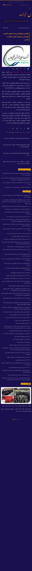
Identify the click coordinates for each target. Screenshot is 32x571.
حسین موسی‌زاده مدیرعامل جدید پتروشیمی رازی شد (18, 375)
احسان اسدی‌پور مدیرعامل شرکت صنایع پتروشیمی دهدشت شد (16, 239)
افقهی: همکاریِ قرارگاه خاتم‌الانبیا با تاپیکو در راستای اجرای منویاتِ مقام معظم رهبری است (16, 145)
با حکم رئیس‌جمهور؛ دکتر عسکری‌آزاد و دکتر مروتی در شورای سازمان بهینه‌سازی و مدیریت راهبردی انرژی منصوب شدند (16, 348)
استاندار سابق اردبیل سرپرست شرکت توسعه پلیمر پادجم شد (17, 317)
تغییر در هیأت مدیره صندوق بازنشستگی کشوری (19, 331)
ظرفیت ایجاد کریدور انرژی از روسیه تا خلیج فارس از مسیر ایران (16, 138)
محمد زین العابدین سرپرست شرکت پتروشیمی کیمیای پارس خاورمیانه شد (17, 353)
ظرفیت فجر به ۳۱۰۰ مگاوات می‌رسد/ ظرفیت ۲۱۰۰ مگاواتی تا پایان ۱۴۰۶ (16, 183)
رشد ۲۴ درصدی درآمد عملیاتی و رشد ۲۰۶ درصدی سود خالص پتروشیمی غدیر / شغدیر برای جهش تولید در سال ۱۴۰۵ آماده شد (17, 327)
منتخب (15, 132)
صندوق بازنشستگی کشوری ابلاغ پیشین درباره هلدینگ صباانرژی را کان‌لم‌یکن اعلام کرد (16, 371)
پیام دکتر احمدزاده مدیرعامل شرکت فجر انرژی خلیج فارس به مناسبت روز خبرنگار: (16, 259)
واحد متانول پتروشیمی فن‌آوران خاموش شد (20, 236)
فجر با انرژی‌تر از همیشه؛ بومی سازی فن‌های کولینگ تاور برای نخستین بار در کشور (17, 255)
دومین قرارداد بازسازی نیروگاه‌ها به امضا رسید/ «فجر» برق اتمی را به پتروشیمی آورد (16, 196)
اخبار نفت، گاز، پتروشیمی (23, 132)
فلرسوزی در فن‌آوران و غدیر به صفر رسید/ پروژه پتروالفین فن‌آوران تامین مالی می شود (16, 162)
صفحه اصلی (21, 1)
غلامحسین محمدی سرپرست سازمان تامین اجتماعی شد (18, 233)
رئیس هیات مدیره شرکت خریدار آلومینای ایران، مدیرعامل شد (16, 278)
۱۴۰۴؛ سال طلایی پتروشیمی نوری (22, 360)
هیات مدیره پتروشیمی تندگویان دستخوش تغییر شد (18, 286)
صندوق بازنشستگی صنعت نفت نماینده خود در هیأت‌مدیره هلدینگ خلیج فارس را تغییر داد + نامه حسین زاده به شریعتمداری (16, 378)
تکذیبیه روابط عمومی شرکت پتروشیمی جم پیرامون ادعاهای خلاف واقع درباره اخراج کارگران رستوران (16, 303)
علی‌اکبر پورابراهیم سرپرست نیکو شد (22, 320)
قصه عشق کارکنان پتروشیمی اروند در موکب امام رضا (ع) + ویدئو (15, 406)
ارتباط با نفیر (16, 1)
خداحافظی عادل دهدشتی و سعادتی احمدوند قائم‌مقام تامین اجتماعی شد (17, 213)
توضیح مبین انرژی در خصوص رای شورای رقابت (19, 272)
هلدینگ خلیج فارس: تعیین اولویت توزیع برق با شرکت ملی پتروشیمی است (17, 269)
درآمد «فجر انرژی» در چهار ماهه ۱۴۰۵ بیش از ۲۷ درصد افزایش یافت (15, 206)
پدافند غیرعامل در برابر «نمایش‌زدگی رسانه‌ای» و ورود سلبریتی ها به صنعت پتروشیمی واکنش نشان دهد (16, 243)
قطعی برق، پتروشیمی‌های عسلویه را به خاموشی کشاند (18, 246)
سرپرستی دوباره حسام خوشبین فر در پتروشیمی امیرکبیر (18, 357)
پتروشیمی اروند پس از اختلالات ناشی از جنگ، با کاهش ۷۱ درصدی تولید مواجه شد (16, 282)
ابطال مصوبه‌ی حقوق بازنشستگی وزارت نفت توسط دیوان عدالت (16, 312)
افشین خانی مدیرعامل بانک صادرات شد (21, 339)
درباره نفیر (10, 1)
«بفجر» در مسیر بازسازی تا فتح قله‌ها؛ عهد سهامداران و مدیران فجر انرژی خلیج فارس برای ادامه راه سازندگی (16, 308)
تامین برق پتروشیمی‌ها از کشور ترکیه (22, 336)
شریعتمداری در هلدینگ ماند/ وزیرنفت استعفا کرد (19, 345)
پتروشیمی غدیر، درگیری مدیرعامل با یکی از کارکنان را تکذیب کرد (16, 333)
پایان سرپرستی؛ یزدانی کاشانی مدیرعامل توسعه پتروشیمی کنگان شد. (16, 250)
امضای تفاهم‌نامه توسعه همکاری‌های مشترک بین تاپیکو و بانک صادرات (16, 154)
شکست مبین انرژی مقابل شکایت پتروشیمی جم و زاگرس (17, 275)
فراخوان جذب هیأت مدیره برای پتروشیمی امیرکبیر (19, 315)
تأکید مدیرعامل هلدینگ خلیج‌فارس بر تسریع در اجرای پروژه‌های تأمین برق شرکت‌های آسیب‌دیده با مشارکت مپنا (16, 289)
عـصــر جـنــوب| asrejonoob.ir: (21, 72)
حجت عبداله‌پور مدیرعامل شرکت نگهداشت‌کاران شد (18, 367)
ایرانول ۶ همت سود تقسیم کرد (23, 342)
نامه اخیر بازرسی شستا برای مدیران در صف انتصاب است (17, 216)
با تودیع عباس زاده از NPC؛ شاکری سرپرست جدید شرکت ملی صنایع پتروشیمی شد (15, 363)
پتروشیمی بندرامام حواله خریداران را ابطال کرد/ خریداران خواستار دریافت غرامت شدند (16, 174)
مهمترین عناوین (8, 132)
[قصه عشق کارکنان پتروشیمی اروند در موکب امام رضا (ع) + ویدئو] (16, 395)
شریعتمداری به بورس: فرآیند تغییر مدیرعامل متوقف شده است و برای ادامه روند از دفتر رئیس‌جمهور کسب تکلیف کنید (15, 178)
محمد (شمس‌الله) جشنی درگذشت (22, 323)
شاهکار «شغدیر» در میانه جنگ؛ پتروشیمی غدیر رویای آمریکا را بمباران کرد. (17, 264)
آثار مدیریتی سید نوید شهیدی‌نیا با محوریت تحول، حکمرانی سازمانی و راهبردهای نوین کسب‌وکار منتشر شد (15, 294)
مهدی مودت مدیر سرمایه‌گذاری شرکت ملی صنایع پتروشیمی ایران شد (16, 299)
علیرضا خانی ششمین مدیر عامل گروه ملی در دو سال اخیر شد (17, 187)
